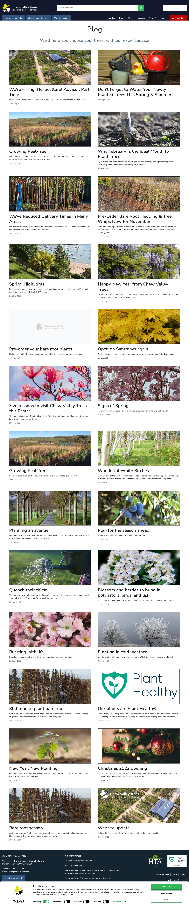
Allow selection (166, 893)
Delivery (141, 18)
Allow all (166, 887)
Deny (166, 900)
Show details (118, 902)
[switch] (67, 901)
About (130, 18)
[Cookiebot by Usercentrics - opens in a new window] (18, 901)
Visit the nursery (61, 18)
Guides (112, 18)
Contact (152, 18)
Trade (162, 18)
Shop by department (37, 18)
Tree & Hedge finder (13, 18)
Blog (121, 18)
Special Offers (178, 18)
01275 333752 (19, 868)
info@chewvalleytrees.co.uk (21, 871)
